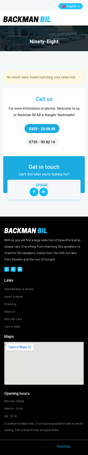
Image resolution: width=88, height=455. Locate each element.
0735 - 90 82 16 (42, 142)
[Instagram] (13, 269)
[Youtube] (20, 269)
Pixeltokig (63, 446)
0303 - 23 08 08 (42, 129)
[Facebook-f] (6, 269)
